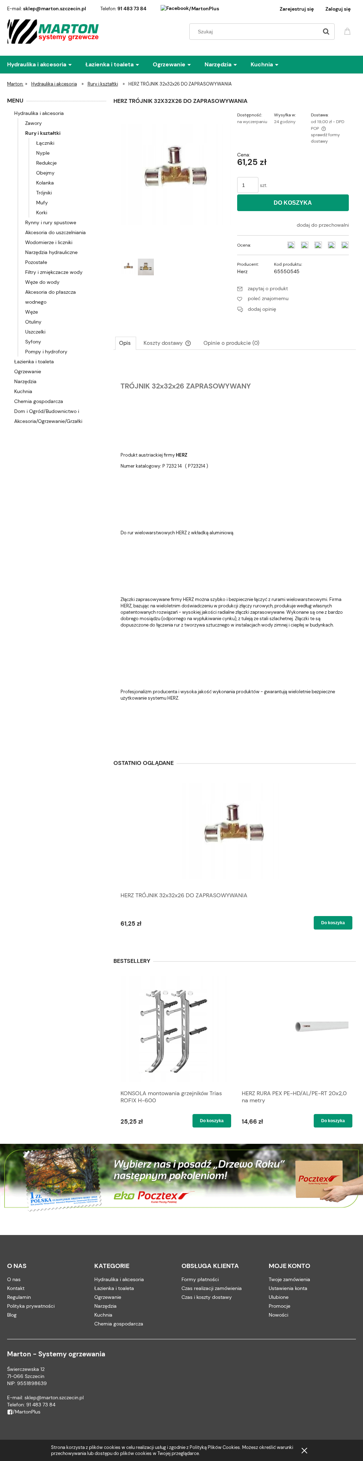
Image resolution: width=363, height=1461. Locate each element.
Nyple (43, 153)
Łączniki (45, 143)
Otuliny (33, 322)
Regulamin (19, 1297)
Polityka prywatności (31, 1306)
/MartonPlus (204, 8)
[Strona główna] (53, 31)
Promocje (279, 1306)
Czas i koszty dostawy (207, 1297)
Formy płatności (200, 1279)
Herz (242, 271)
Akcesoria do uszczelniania (55, 232)
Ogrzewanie (27, 371)
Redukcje (46, 163)
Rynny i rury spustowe (50, 222)
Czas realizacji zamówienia (212, 1288)
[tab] (125, 343)
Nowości (278, 1315)
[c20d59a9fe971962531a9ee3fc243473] (146, 267)
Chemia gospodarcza (38, 401)
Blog (12, 1315)
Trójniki (44, 192)
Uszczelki (35, 332)
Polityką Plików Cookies (215, 1447)
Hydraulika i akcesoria (39, 113)
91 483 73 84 (131, 8)
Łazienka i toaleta (34, 361)
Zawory (33, 123)
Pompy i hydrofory (46, 351)
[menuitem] (46, 64)
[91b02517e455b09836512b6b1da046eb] (128, 267)
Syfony (33, 341)
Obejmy (45, 173)
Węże (31, 312)
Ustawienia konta (288, 1288)
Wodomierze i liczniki (48, 242)
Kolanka (45, 183)
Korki (41, 212)
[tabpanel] (234, 551)
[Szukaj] (326, 31)
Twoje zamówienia (289, 1279)
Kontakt (15, 1288)
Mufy (42, 202)
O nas (14, 1279)
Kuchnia (23, 391)
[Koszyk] (348, 31)
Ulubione (279, 1297)
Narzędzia (25, 381)
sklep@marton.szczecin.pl (54, 8)
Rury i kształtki (43, 133)
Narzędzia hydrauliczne (51, 252)
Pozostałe (36, 262)
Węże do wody (42, 282)
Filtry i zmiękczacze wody (54, 272)
